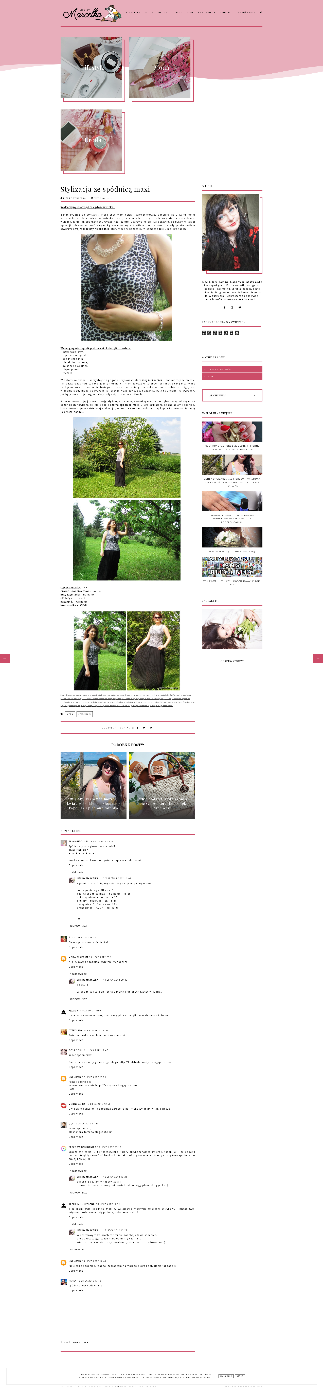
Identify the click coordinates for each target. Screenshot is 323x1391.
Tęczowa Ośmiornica (82, 1147)
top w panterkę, (138, 695)
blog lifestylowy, (101, 706)
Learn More (226, 1376)
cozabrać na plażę (106, 702)
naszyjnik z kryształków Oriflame (162, 695)
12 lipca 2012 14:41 (87, 1123)
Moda (149, 12)
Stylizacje (84, 714)
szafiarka (167, 706)
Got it (240, 1376)
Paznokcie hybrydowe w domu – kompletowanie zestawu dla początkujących (232, 518)
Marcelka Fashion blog (121, 706)
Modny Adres (77, 1104)
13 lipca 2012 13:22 (115, 1230)
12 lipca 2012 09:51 (94, 1077)
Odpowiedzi (79, 872)
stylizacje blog (85, 706)
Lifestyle (133, 12)
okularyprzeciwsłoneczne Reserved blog (93, 699)
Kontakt (226, 12)
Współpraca (247, 12)
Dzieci (177, 12)
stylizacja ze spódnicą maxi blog (113, 695)
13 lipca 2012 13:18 (90, 1280)
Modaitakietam (78, 957)
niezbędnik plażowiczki (127, 702)
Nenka (73, 1280)
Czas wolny (207, 12)
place (72, 1010)
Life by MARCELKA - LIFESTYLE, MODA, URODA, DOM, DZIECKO (117, 1386)
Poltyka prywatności (218, 369)
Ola (71, 1123)
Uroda (163, 12)
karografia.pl (252, 1386)
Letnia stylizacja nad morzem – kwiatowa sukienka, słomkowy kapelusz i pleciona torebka (232, 482)
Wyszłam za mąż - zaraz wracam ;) (232, 551)
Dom (190, 12)
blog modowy (71, 706)
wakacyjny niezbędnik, (87, 702)
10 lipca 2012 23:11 (101, 957)
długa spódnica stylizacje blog (147, 706)
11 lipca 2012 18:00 (96, 1030)
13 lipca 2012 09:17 (109, 1147)
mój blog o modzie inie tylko (150, 699)
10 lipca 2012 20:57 (84, 937)
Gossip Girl (76, 1050)
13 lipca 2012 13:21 (115, 1176)
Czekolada (76, 1030)
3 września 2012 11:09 (117, 878)
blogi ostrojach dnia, (173, 702)
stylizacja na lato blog (124, 699)
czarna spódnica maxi (86, 695)
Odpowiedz (76, 865)
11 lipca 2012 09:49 (115, 979)
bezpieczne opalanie (82, 1204)
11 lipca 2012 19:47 (96, 1050)
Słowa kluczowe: (68, 695)
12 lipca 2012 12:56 (99, 1104)
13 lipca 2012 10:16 (108, 1204)
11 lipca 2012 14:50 (89, 1010)
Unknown (75, 1077)
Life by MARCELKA (87, 878)
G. (70, 937)
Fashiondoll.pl (79, 841)
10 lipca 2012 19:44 (102, 841)
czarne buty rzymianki (150, 702)
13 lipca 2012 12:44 (94, 1261)
